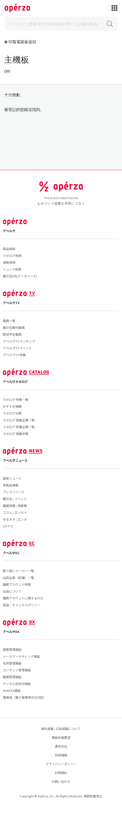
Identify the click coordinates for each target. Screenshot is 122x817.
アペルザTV (11, 302)
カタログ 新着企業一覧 (19, 426)
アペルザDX (11, 631)
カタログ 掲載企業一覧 (19, 420)
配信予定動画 (12, 334)
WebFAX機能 (12, 690)
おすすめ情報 (12, 406)
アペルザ (9, 230)
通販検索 (9, 262)
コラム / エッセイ (15, 512)
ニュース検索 (12, 269)
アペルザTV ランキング (19, 341)
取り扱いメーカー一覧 (18, 570)
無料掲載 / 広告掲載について (61, 728)
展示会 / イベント (15, 498)
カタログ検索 (12, 255)
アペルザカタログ (15, 381)
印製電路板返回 (22, 41)
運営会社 (61, 746)
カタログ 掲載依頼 (15, 433)
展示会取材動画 (14, 327)
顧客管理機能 (12, 649)
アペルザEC (11, 552)
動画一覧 (9, 320)
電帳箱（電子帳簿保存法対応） (25, 697)
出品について (12, 591)
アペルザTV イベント (17, 348)
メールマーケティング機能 (21, 656)
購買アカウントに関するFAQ (23, 598)
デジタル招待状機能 (17, 683)
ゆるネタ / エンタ (15, 519)
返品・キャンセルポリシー (21, 605)
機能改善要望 (61, 737)
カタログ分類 (12, 413)
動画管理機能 (12, 676)
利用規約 (61, 772)
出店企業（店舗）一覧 (18, 577)
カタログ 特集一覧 (15, 399)
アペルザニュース (15, 460)
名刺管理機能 (12, 663)
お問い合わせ (61, 781)
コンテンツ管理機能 (17, 670)
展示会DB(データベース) (20, 276)
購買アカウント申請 (17, 584)
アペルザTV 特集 (14, 354)
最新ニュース (12, 478)
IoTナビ (8, 526)
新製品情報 (10, 485)
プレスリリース (13, 492)
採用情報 (61, 755)
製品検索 (9, 248)
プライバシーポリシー (61, 764)
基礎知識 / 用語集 (15, 505)
